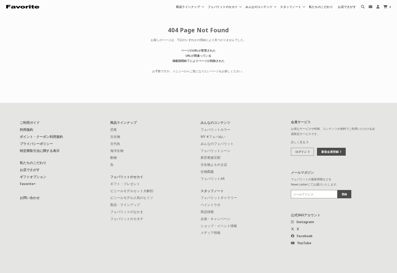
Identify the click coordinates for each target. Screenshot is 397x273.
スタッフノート (212, 191)
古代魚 (115, 143)
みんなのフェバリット (217, 143)
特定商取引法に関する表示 (40, 150)
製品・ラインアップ (125, 204)
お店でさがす (347, 7)
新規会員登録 (330, 152)
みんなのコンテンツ (215, 122)
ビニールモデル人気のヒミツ (131, 197)
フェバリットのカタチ (126, 218)
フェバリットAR (213, 178)
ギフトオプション (33, 176)
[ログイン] (377, 7)
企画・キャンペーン (215, 218)
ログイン (301, 152)
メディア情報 (210, 232)
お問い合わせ (30, 197)
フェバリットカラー (215, 129)
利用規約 (26, 129)
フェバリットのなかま (126, 211)
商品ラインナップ (123, 122)
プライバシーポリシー (36, 143)
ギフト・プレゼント (125, 184)
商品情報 (207, 211)
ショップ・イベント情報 (219, 226)
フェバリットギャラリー (219, 197)
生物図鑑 (207, 171)
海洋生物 (116, 150)
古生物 (115, 136)
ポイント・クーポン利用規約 (41, 136)
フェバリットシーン (215, 150)
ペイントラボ (210, 204)
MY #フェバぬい (213, 136)
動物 (113, 157)
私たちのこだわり (321, 7)
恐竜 (113, 129)
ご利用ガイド (30, 122)
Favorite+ (28, 184)
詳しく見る (298, 142)
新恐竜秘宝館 (210, 157)
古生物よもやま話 (214, 164)
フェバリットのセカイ (126, 176)
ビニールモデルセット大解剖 (131, 191)
